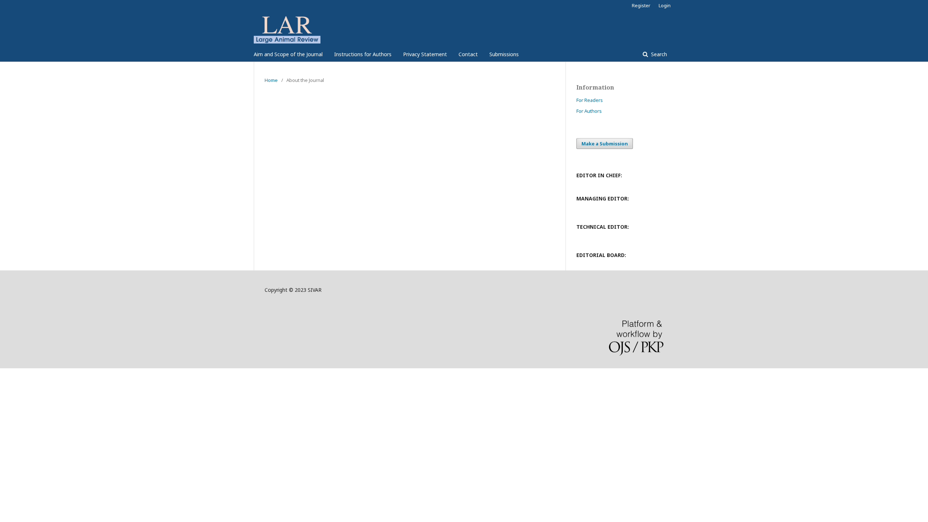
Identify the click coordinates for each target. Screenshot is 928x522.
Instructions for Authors (363, 54)
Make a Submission (604, 143)
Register (641, 5)
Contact (468, 54)
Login (665, 5)
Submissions (504, 54)
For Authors (589, 111)
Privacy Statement (425, 54)
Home (271, 80)
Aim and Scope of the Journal (288, 54)
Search (658, 54)
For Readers (589, 100)
